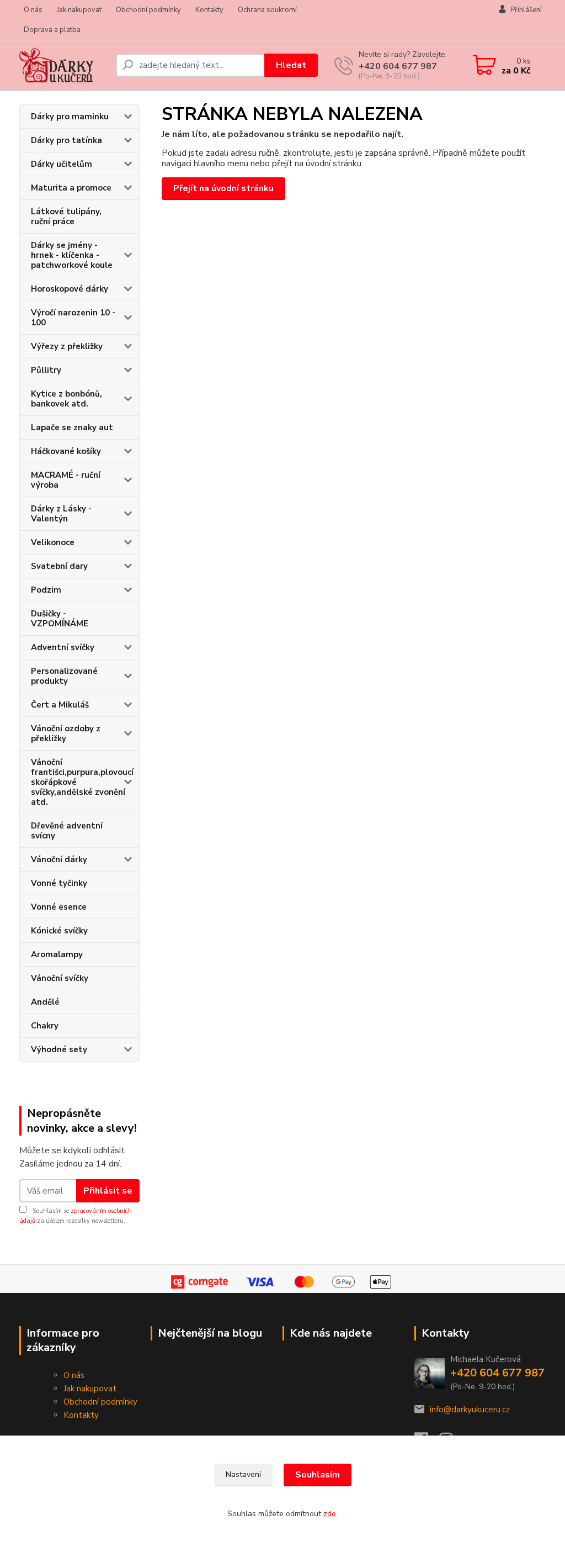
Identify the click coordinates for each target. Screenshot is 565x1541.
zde (329, 1513)
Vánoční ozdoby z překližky (65, 733)
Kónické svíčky (59, 930)
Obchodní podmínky (148, 10)
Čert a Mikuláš (60, 704)
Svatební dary (59, 566)
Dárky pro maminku (70, 116)
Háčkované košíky (66, 451)
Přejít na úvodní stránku (223, 188)
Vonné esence (59, 906)
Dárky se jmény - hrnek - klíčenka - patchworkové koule (72, 255)
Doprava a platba (52, 30)
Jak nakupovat (79, 10)
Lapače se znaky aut (72, 427)
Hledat (291, 65)
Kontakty (209, 10)
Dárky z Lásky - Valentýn (61, 513)
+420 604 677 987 (398, 66)
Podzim (46, 589)
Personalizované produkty (64, 676)
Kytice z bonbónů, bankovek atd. (66, 398)
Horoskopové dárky (69, 288)
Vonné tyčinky (59, 883)
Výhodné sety (59, 1049)
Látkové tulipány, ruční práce (66, 216)
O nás (33, 10)
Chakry (44, 1025)
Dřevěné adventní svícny (67, 830)
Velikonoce (52, 542)
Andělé (45, 1001)
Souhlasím (317, 1475)
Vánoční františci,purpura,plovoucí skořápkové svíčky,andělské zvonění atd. (82, 782)
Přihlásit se (107, 1191)
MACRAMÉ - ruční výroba (65, 479)
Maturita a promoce (71, 187)
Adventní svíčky (62, 647)
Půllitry (46, 370)
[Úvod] (63, 65)
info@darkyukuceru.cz (470, 1409)
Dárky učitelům (61, 164)
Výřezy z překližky (67, 346)
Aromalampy (57, 954)
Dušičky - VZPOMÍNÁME (59, 618)
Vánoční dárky (59, 859)
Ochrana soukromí (267, 10)
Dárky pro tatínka (66, 140)
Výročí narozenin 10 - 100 (73, 317)
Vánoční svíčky (59, 978)
